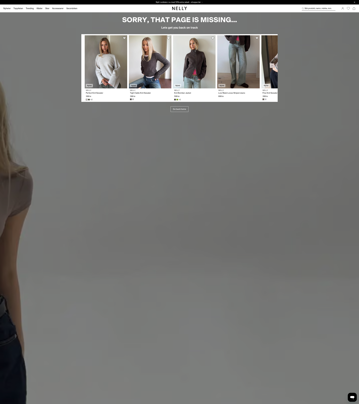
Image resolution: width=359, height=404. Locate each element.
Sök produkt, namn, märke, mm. (318, 8)
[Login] (342, 8)
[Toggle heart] (124, 38)
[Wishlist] (348, 8)
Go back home (179, 109)
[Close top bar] (354, 2)
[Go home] (179, 8)
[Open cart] (354, 8)
